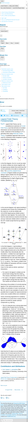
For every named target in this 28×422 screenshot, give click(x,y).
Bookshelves (16, 115)
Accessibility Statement (11, 414)
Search (3, 420)
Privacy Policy (15, 413)
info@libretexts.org (11, 416)
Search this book (4, 26)
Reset (2, 41)
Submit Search (4, 31)
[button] (5, 89)
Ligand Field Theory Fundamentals (9, 377)
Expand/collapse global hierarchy (2, 116)
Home (7, 115)
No (8, 398)
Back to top (3, 385)
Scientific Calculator (7, 79)
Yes (3, 398)
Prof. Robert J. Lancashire (10, 369)
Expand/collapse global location (26, 115)
